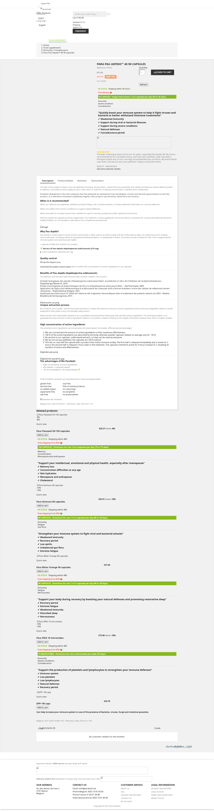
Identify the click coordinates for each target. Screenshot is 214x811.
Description (48, 180)
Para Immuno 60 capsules (50, 501)
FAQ (122, 792)
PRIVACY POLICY (157, 798)
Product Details (65, 180)
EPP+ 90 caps (43, 703)
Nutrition (82, 180)
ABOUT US (125, 788)
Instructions (97, 180)
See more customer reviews (108, 168)
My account (126, 801)
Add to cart (162, 72)
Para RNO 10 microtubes (50, 637)
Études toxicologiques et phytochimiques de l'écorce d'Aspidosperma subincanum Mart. (81, 286)
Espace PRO (45, 3)
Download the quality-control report (55, 266)
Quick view (41, 424)
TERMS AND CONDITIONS (162, 795)
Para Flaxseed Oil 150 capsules (53, 431)
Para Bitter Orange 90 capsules (53, 567)
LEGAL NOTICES (157, 792)
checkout (80, 31)
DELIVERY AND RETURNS (131, 795)
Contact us (126, 798)
